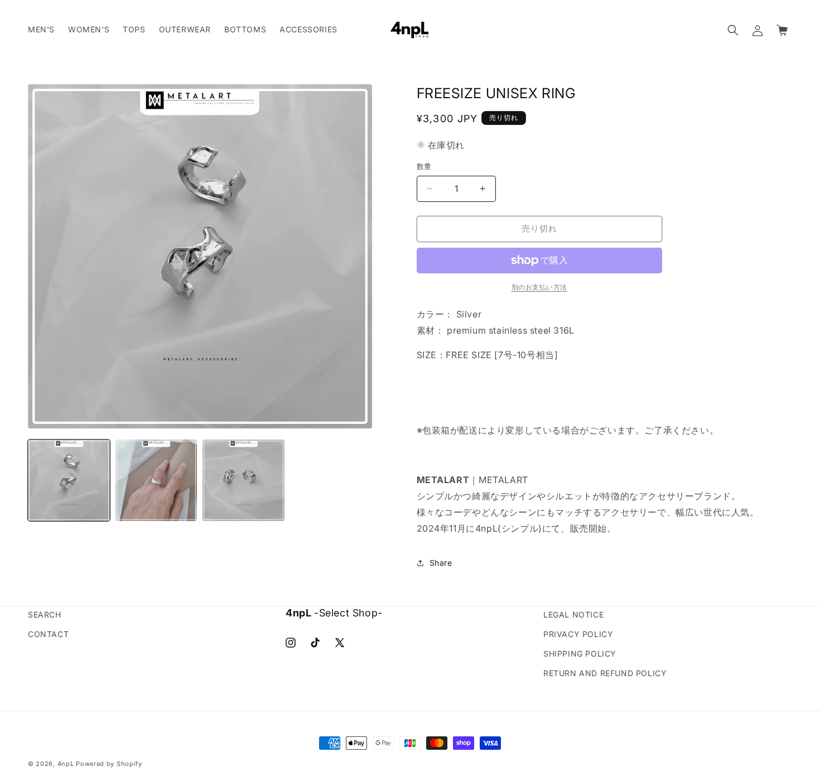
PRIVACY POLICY (578, 634)
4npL (65, 764)
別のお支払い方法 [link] (539, 287)
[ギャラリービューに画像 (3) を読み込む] (243, 481)
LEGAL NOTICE (573, 614)
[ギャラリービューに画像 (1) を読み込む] (69, 481)
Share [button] (441, 562)
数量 (424, 166)
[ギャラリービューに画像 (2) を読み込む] (156, 481)
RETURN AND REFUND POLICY (605, 673)
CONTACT (48, 634)
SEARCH (44, 614)
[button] (733, 30)
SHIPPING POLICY (579, 653)
